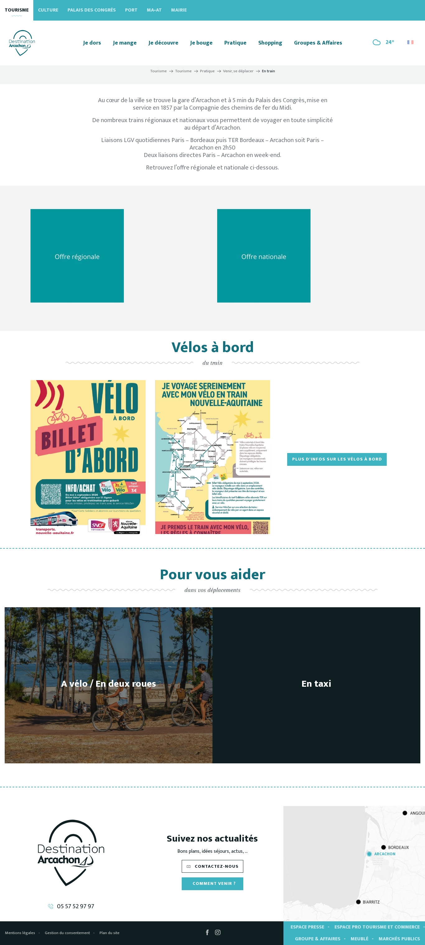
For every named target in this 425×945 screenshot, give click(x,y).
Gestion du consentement (67, 932)
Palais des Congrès (92, 10)
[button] (411, 41)
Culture (48, 10)
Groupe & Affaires (317, 939)
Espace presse (307, 927)
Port (131, 10)
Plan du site (109, 932)
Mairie (179, 10)
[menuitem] (21, 43)
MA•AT (154, 10)
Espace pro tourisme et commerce (377, 927)
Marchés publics (399, 939)
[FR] (411, 42)
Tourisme (17, 10)
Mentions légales (20, 932)
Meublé (359, 939)
